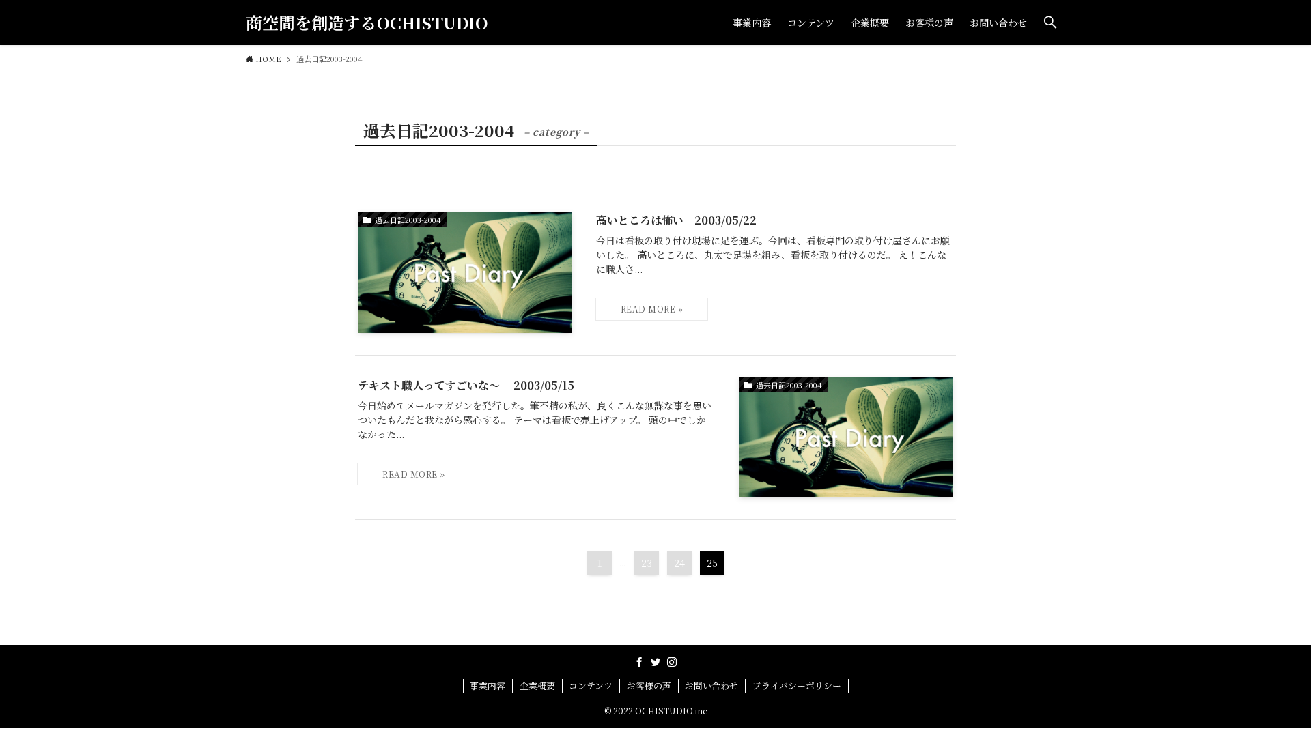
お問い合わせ (711, 685)
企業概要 (537, 685)
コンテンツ (590, 685)
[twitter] (655, 662)
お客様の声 (649, 685)
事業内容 (487, 685)
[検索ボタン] (1050, 22)
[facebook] (639, 662)
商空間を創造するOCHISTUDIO (367, 22)
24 (679, 563)
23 (646, 563)
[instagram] (672, 662)
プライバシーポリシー (796, 685)
